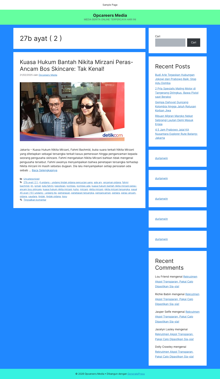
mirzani (84, 189)
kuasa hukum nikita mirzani (57, 189)
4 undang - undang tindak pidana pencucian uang (66, 182)
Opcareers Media (110, 15)
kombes (71, 186)
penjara (116, 192)
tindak (41, 196)
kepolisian (60, 186)
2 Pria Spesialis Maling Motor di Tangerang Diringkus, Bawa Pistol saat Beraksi (176, 92)
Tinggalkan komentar (35, 199)
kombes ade (83, 186)
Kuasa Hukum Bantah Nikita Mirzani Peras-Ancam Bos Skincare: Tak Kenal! (76, 65)
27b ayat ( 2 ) (31, 182)
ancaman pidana (112, 182)
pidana (23, 196)
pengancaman (103, 192)
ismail (37, 186)
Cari (157, 36)
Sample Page (110, 4)
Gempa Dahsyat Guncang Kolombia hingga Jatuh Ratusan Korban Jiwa (175, 106)
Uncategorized (31, 178)
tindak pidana (53, 196)
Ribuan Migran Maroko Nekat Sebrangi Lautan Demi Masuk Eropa (174, 120)
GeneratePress (136, 373)
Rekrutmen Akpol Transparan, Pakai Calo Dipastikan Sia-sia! (176, 281)
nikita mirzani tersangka (117, 189)
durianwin (161, 158)
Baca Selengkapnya (44, 170)
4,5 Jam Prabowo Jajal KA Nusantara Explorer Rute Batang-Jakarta (176, 134)
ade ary (98, 182)
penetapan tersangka (82, 192)
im (32, 186)
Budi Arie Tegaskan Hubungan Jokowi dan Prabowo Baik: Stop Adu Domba (175, 79)
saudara (32, 196)
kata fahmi (47, 186)
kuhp (76, 189)
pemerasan (64, 192)
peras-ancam (128, 192)
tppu (64, 196)
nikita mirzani (96, 189)
